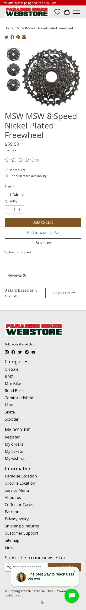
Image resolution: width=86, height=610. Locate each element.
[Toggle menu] (76, 12)
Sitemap (12, 540)
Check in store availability (28, 176)
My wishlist (15, 458)
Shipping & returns (22, 526)
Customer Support (21, 533)
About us (13, 497)
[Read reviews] (20, 160)
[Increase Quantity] (19, 210)
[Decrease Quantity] (9, 210)
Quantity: (11, 201)
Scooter (12, 419)
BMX (9, 376)
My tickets (14, 451)
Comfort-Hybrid (19, 397)
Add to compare (19, 252)
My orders (14, 444)
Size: (9, 186)
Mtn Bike (13, 383)
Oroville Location (20, 483)
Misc (9, 405)
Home (9, 28)
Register (12, 437)
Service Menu (17, 490)
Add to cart (43, 222)
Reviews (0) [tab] (17, 275)
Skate (10, 412)
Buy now (43, 242)
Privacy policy (17, 518)
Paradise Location (21, 476)
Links (9, 547)
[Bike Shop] (27, 12)
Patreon (12, 511)
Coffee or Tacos (19, 504)
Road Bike (14, 390)
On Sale (11, 369)
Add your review (63, 292)
